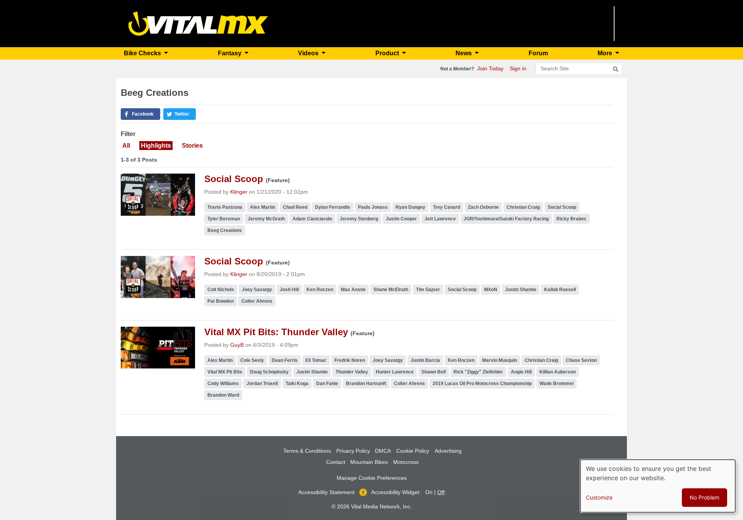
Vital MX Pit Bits (224, 372)
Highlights (156, 145)
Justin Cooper (401, 219)
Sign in (518, 68)
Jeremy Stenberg (359, 219)
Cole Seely (252, 360)
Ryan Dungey (410, 207)
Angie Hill (521, 372)
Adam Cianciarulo (312, 219)
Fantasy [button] (230, 53)
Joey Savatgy (257, 289)
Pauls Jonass (373, 207)
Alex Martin (262, 207)
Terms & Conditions (307, 451)
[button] (140, 114)
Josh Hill (289, 289)
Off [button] (441, 492)
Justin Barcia (425, 360)
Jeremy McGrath (266, 219)
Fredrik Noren (349, 360)
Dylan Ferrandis (332, 207)
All (126, 145)
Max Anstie (353, 289)
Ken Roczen (319, 289)
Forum (538, 53)
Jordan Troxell (262, 383)
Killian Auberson (557, 372)
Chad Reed (295, 207)
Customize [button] (599, 497)
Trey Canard (446, 207)
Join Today (490, 68)
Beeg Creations (224, 230)
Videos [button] (309, 53)
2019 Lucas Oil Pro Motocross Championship (482, 383)
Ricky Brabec (571, 219)
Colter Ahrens (256, 301)
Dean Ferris (285, 360)
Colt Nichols (220, 289)
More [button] (605, 53)
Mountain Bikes (369, 462)
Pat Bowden (220, 301)
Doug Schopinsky (269, 372)
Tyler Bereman (223, 219)
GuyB (237, 345)
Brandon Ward (223, 395)
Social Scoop (562, 207)
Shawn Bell (433, 372)
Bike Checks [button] (143, 53)
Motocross (406, 462)
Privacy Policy (353, 451)
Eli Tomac (316, 360)
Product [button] (388, 53)
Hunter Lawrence (395, 372)
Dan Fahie (327, 383)
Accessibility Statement (326, 492)
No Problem (704, 497)
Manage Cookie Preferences (372, 478)
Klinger (238, 192)
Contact (335, 462)
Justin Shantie (520, 289)
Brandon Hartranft (366, 383)
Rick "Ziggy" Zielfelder (478, 372)
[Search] (615, 69)
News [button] (464, 53)
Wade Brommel (556, 383)
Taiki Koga (297, 383)
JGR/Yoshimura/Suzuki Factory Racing (506, 219)
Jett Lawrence (440, 219)
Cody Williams (223, 383)
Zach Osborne (483, 207)
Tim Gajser (428, 289)
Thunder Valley (352, 372)
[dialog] (657, 486)
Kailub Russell (560, 289)
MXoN (490, 289)
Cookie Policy (412, 451)
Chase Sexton (581, 360)
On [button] (429, 492)
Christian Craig (523, 207)
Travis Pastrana (224, 207)
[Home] (198, 23)
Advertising (448, 451)
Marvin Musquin (499, 360)
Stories (192, 145)
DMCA (383, 451)
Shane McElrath (390, 289)
